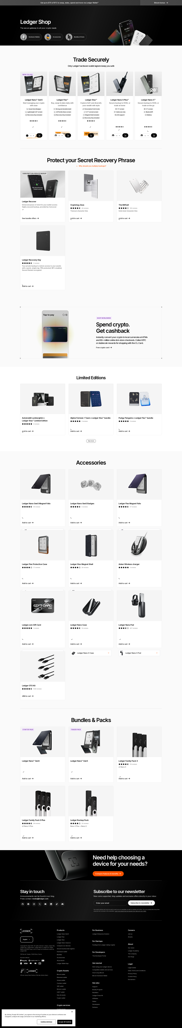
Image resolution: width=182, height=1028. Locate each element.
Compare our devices (64, 946)
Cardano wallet (61, 983)
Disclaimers (131, 979)
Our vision (131, 948)
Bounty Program (97, 989)
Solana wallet (61, 980)
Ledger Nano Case (78, 625)
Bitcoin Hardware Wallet (99, 975)
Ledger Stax (61, 940)
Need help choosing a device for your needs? (120, 860)
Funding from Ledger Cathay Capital (103, 945)
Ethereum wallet (62, 977)
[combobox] (91, 653)
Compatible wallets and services (102, 970)
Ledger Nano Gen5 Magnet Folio (36, 503)
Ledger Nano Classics (64, 943)
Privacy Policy (132, 973)
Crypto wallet (61, 998)
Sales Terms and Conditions (137, 970)
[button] (161, 2)
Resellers (95, 992)
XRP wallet (60, 986)
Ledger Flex (60, 937)
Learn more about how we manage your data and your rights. (130, 911)
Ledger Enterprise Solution (100, 934)
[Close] (72, 1011)
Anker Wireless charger (129, 564)
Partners (95, 1007)
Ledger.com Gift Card (31, 625)
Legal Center (132, 967)
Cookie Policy (132, 976)
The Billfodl (124, 205)
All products (60, 960)
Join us (130, 934)
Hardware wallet (62, 951)
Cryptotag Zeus (77, 205)
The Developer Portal (99, 956)
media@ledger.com (40, 899)
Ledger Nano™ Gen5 (31, 761)
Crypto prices (61, 1009)
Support (94, 986)
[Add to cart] (39, 135)
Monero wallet (61, 989)
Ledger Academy (133, 951)
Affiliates (95, 998)
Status (94, 1001)
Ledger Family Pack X (128, 761)
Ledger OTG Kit (28, 685)
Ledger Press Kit (97, 995)
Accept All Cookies (64, 1022)
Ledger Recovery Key (31, 260)
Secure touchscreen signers (66, 948)
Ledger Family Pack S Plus (33, 820)
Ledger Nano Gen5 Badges (82, 503)
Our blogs (131, 957)
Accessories (61, 957)
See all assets (61, 995)
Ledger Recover (29, 201)
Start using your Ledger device (102, 967)
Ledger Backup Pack (79, 820)
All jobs (130, 937)
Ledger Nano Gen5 (63, 934)
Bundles (59, 954)
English (25, 939)
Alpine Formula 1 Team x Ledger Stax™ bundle (90, 418)
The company (132, 954)
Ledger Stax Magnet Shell (81, 564)
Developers (96, 1004)
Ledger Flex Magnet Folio (130, 503)
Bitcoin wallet (61, 974)
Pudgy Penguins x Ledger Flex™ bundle (136, 418)
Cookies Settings (46, 1022)
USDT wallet (61, 992)
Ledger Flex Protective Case (34, 564)
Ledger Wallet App (63, 963)
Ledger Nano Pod (126, 625)
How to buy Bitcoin (98, 973)
